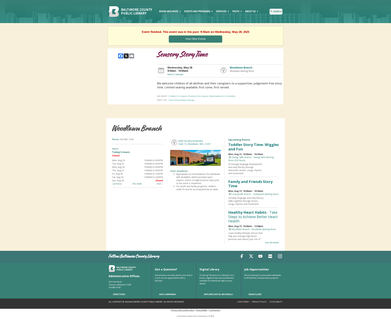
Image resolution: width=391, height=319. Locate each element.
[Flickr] (270, 256)
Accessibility (276, 301)
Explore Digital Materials (218, 294)
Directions (119, 294)
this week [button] (137, 183)
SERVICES (221, 11)
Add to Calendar (175, 74)
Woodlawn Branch (241, 67)
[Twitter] (251, 256)
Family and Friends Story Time (250, 183)
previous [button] (117, 183)
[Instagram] (280, 256)
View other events (195, 39)
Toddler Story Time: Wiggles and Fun (253, 146)
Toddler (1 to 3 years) (178, 96)
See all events (272, 242)
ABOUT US (250, 11)
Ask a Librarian (167, 294)
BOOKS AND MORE (169, 11)
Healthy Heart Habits (253, 216)
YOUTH (236, 11)
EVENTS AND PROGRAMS (197, 11)
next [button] (159, 183)
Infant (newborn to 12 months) (222, 96)
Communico (214, 310)
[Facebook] (241, 256)
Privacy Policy (259, 301)
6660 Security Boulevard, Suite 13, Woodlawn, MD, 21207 (194, 142)
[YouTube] (260, 256)
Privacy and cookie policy (182, 310)
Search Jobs (254, 294)
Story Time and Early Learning (181, 100)
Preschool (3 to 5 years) (198, 96)
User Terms (243, 301)
